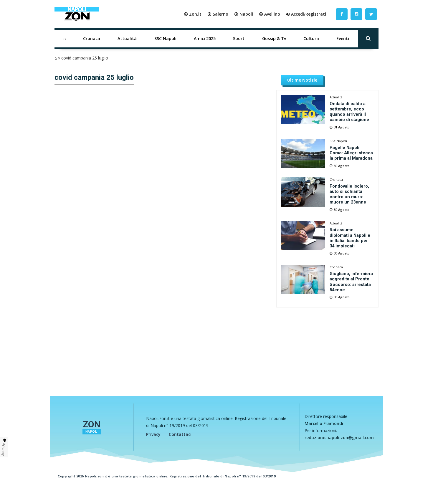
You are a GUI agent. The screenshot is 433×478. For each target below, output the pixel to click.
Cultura (311, 38)
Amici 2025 (205, 38)
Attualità (127, 38)
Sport (238, 38)
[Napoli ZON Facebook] (341, 14)
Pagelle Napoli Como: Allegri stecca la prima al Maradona (351, 153)
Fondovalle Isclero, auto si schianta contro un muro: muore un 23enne (349, 194)
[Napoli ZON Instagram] (356, 14)
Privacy (153, 434)
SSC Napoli (165, 38)
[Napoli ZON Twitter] (371, 14)
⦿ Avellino (269, 14)
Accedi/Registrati (308, 14)
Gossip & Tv (274, 38)
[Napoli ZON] (76, 14)
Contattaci (180, 434)
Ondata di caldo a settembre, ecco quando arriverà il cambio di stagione (349, 111)
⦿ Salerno (217, 14)
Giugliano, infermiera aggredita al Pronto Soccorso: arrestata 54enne (351, 281)
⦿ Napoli (243, 14)
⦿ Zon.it (192, 14)
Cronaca (91, 38)
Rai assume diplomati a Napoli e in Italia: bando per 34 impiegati (350, 237)
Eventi (342, 38)
